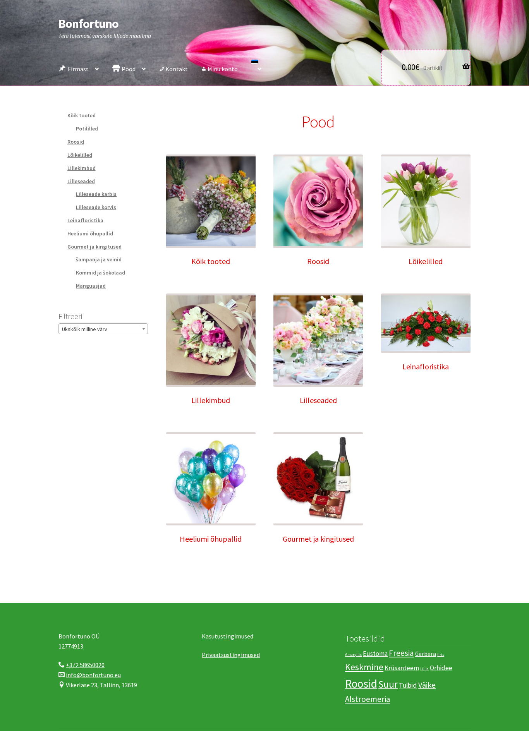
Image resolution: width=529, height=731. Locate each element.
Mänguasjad (91, 285)
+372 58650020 (85, 665)
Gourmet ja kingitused (94, 246)
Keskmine (364, 667)
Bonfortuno (88, 23)
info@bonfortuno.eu (93, 675)
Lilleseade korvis (96, 207)
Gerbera (425, 653)
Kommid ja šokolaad (100, 272)
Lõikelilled (79, 154)
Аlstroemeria (367, 699)
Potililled (87, 128)
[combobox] (103, 328)
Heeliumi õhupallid (90, 233)
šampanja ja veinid (99, 259)
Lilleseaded (81, 181)
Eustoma (375, 653)
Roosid (75, 141)
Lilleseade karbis (96, 193)
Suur (388, 684)
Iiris (440, 654)
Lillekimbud (81, 168)
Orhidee (441, 668)
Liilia (424, 668)
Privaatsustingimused (231, 655)
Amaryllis (353, 654)
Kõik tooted (81, 115)
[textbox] (103, 329)
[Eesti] (256, 67)
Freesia (401, 653)
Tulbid (408, 685)
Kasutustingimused (227, 636)
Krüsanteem (402, 668)
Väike (427, 685)
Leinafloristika (85, 220)
